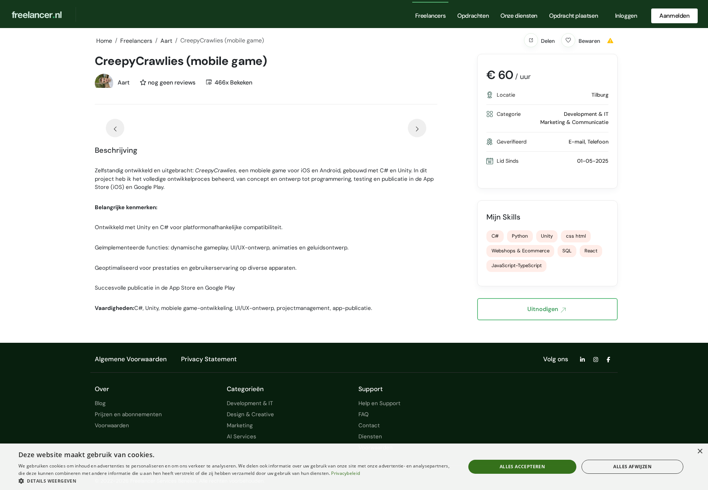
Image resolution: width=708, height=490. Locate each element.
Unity (547, 236)
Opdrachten (473, 16)
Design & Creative (250, 414)
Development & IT (250, 403)
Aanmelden (674, 16)
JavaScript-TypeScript (517, 265)
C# (495, 236)
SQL (567, 251)
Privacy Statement (209, 359)
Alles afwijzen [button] (632, 466)
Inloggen (626, 16)
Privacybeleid (345, 473)
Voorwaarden (112, 425)
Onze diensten (518, 16)
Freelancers (430, 16)
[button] (531, 40)
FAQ (363, 414)
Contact (369, 425)
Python (520, 236)
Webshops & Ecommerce (520, 251)
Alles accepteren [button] (522, 466)
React (590, 251)
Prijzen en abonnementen (128, 414)
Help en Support (379, 403)
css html (576, 236)
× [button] (699, 451)
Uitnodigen (542, 309)
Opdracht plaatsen (573, 16)
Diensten (370, 436)
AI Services (241, 436)
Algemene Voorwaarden (131, 359)
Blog (100, 403)
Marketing (240, 425)
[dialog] (354, 467)
